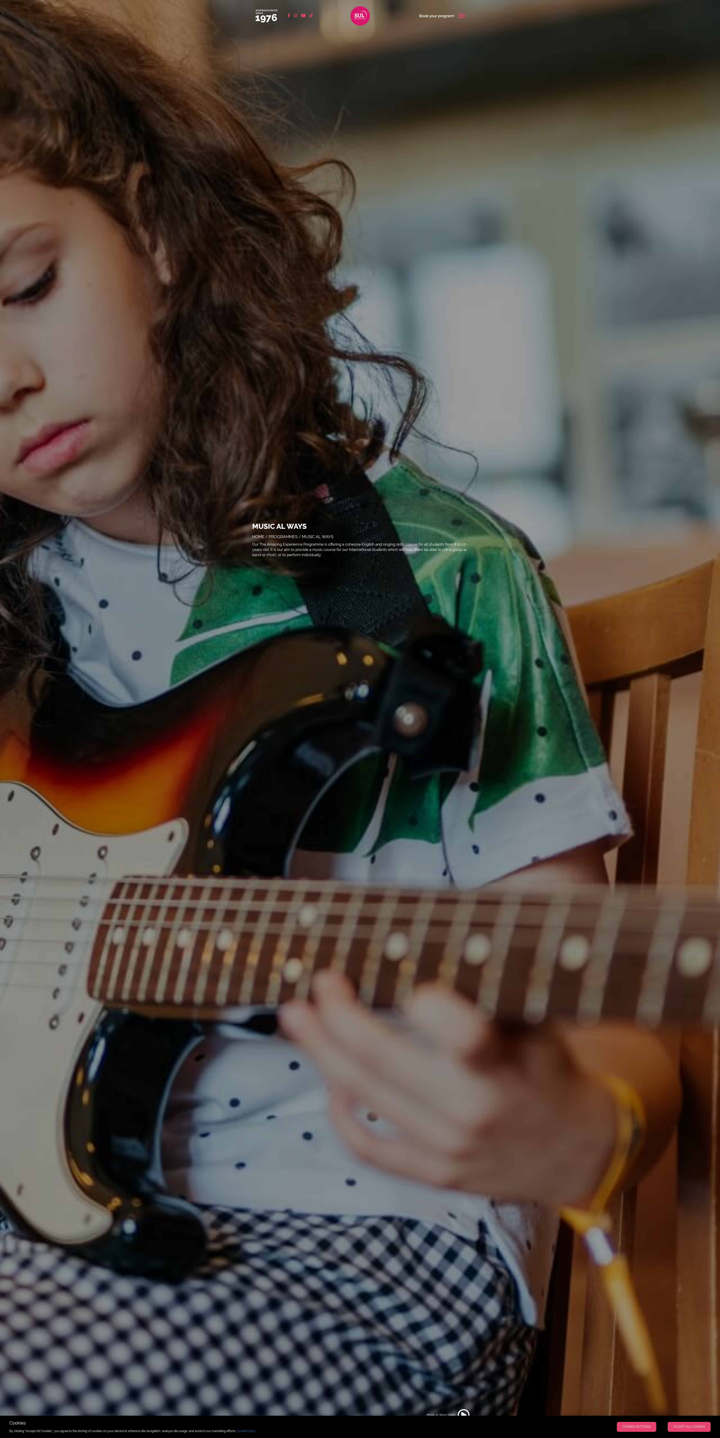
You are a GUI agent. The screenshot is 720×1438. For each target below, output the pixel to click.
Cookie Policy (246, 1431)
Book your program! (436, 16)
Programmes (283, 536)
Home (258, 536)
